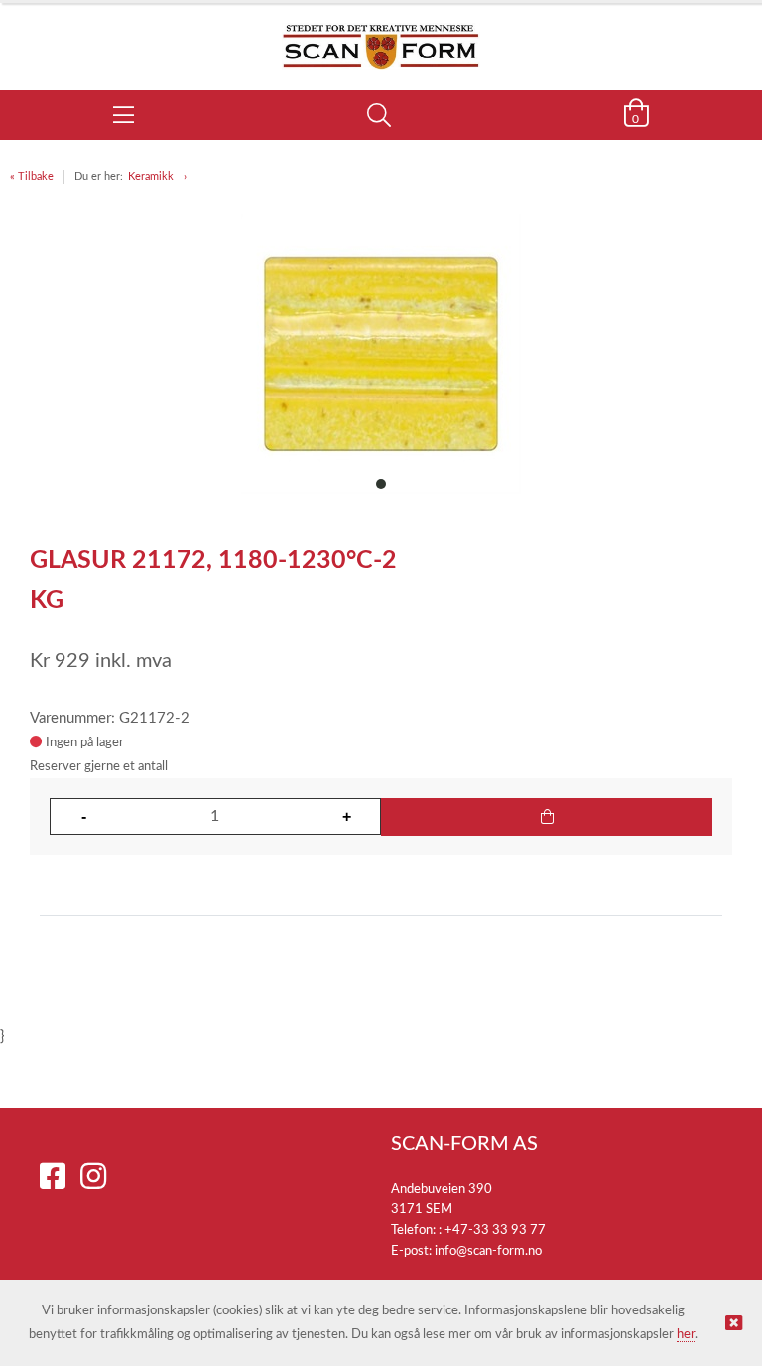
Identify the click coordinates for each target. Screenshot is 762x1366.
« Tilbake (32, 176)
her (686, 1334)
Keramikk (151, 176)
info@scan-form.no (488, 1251)
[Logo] (381, 36)
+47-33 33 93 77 (495, 1230)
